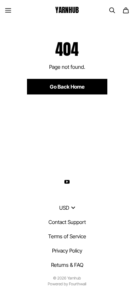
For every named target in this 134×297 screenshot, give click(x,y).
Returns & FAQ (67, 265)
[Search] (112, 10)
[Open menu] (8, 10)
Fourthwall (77, 283)
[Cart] (126, 10)
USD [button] (64, 207)
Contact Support (67, 222)
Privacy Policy (67, 250)
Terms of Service (67, 236)
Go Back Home (67, 86)
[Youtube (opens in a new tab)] (67, 181)
